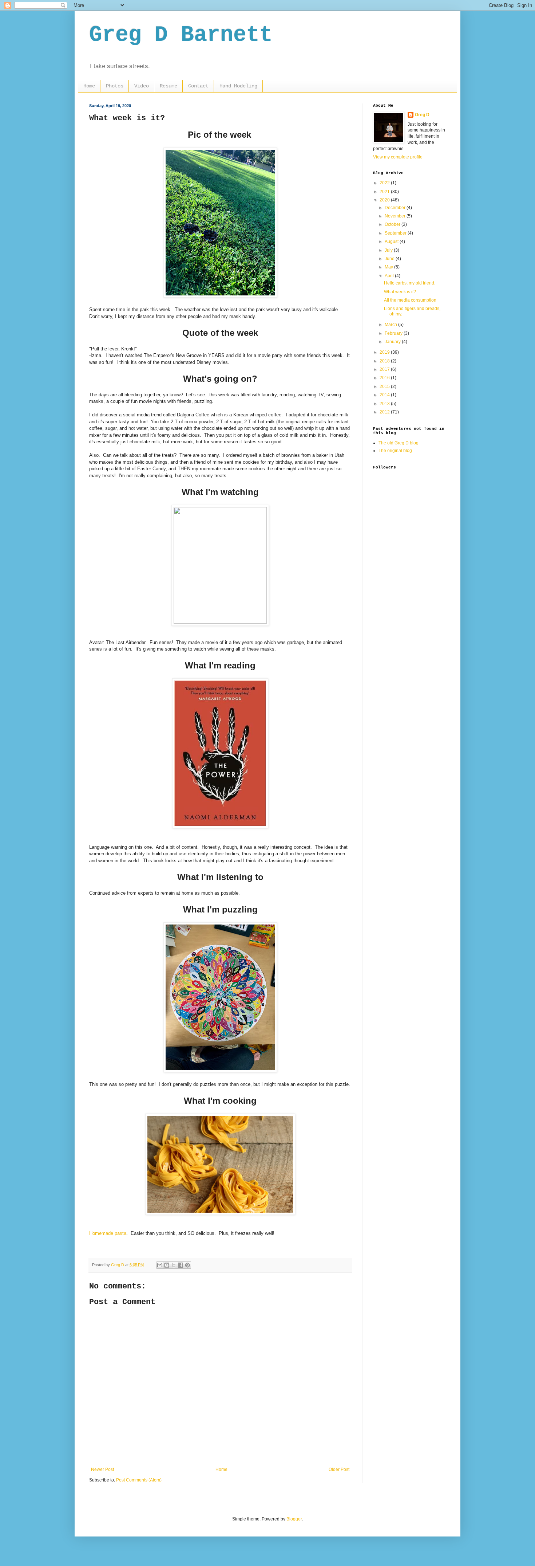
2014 (385, 394)
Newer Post (102, 1469)
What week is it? (400, 291)
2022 (385, 182)
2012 (385, 412)
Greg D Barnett (181, 35)
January (393, 341)
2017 (385, 369)
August (392, 241)
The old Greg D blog (399, 443)
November (396, 216)
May (389, 267)
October (393, 224)
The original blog (395, 450)
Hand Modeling (238, 86)
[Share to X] (173, 1265)
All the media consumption (410, 300)
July (389, 250)
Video (141, 86)
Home (89, 86)
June (390, 258)
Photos (114, 86)
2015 (385, 386)
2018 (385, 361)
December (396, 207)
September (396, 233)
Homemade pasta (107, 1233)
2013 (385, 403)
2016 (385, 377)
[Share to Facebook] (180, 1265)
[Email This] (159, 1265)
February (394, 333)
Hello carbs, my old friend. (409, 283)
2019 (385, 352)
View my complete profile (398, 157)
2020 (385, 200)
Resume (168, 86)
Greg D (422, 114)
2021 (385, 191)
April (390, 275)
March (391, 324)
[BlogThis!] (166, 1265)
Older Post (339, 1469)
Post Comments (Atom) (139, 1480)
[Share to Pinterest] (187, 1265)
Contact (198, 86)
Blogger (294, 1519)
